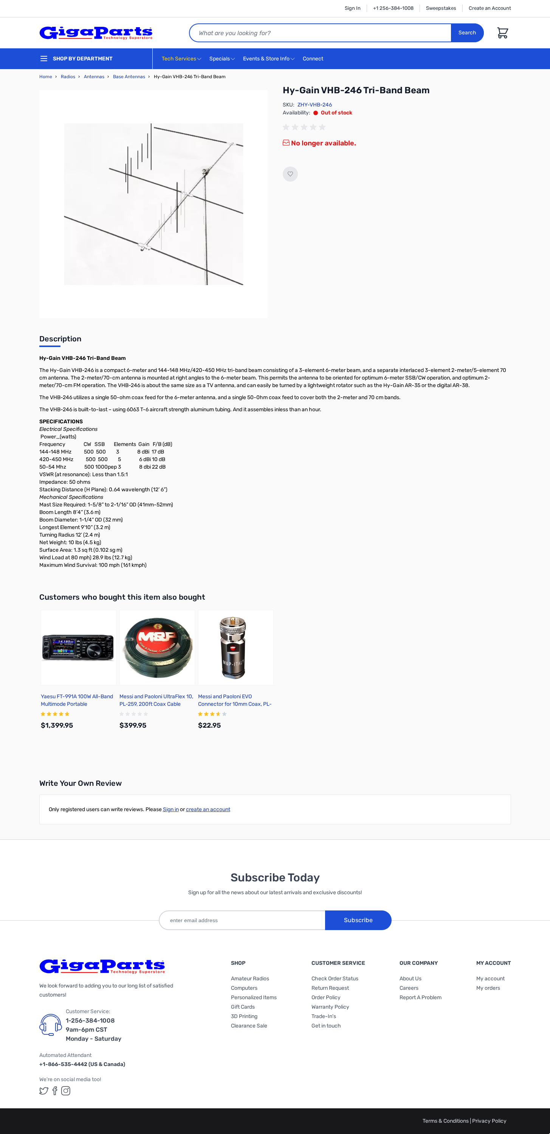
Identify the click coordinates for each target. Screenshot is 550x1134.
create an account (208, 809)
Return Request (330, 988)
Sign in (171, 809)
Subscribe (358, 920)
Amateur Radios (250, 978)
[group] (305, 127)
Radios (68, 76)
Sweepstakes (441, 8)
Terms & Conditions (446, 1121)
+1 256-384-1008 (393, 8)
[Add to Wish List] (290, 174)
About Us (410, 978)
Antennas (94, 76)
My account (490, 978)
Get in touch (326, 1026)
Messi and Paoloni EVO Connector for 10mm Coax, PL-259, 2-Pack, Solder (235, 704)
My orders (488, 988)
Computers (244, 988)
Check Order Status (334, 978)
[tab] (60, 341)
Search (467, 32)
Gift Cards (243, 1007)
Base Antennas (129, 76)
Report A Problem (421, 997)
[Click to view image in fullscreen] (153, 204)
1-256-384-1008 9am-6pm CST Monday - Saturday (93, 1029)
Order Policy (326, 997)
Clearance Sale (249, 1026)
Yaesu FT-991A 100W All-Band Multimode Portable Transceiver (77, 704)
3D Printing (244, 1016)
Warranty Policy (330, 1007)
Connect (313, 59)
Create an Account (490, 8)
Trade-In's (323, 1016)
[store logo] (96, 33)
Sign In (353, 8)
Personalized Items (254, 997)
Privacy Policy (489, 1121)
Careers (409, 988)
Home (45, 76)
